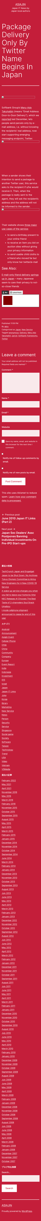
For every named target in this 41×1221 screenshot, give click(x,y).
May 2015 (6, 823)
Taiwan (5, 746)
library (5, 703)
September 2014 (10, 854)
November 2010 (9, 1017)
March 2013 (7, 908)
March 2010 (7, 1048)
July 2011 (6, 986)
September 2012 (10, 932)
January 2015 (8, 839)
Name (5, 398)
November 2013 (9, 877)
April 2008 (7, 1138)
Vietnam (6, 765)
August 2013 (8, 889)
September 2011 (9, 978)
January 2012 (8, 963)
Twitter (5, 339)
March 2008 (7, 1142)
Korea (4, 699)
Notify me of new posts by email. (19, 472)
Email (5, 412)
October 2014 (8, 850)
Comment (7, 370)
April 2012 (6, 951)
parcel (14, 336)
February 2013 (8, 912)
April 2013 (6, 905)
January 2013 (8, 916)
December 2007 (9, 1153)
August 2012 (8, 936)
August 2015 (8, 819)
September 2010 (10, 1025)
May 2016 (6, 796)
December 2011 (9, 967)
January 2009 (8, 1103)
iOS (3, 680)
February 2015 (8, 835)
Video (4, 761)
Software (6, 742)
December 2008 (9, 1107)
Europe (5, 660)
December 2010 (9, 1013)
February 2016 (8, 804)
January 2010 (8, 1056)
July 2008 (6, 1126)
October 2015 (8, 811)
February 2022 (9, 780)
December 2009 (9, 1060)
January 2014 (8, 870)
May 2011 (6, 994)
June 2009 (7, 1083)
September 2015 (10, 815)
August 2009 (8, 1076)
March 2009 (7, 1095)
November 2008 (9, 1111)
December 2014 (9, 842)
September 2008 (10, 1118)
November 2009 (9, 1064)
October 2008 (8, 1114)
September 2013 (10, 885)
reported (6, 119)
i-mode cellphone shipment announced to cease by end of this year (18, 614)
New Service (27, 329)
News (4, 715)
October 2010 (8, 1021)
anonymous (14, 332)
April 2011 (6, 998)
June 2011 (6, 990)
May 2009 (6, 1087)
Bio (6, 292)
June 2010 (7, 1037)
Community (7, 652)
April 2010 (6, 1045)
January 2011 (8, 1010)
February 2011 (8, 1006)
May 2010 (6, 1041)
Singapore (7, 730)
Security (6, 722)
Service (5, 726)
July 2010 (6, 1033)
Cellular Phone (8, 641)
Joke (4, 695)
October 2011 (8, 975)
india (4, 668)
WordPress (27, 1211)
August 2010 (8, 1029)
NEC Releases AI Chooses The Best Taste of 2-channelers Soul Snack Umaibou (19, 602)
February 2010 (8, 1052)
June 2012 (7, 943)
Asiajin (20, 4)
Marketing (7, 707)
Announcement (9, 633)
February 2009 (9, 1099)
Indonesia (6, 672)
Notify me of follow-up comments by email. (21, 460)
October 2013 (8, 881)
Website (6, 427)
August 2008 (8, 1122)
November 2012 (9, 924)
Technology (7, 750)
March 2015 (7, 831)
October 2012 (8, 928)
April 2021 (6, 788)
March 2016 (7, 800)
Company (6, 656)
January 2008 (8, 1149)
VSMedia (6, 769)
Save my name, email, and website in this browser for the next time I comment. (21, 444)
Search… (6, 1172)
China (4, 649)
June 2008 (7, 1130)
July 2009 (6, 1080)
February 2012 (8, 959)
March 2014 (7, 862)
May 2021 (6, 784)
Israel (4, 684)
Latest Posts (17, 292)
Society (5, 738)
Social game (7, 734)
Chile (4, 645)
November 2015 (9, 807)
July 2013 (6, 893)
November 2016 (9, 792)
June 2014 (7, 858)
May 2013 (6, 901)
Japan (18, 329)
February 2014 (9, 866)
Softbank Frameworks (27, 336)
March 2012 (7, 955)
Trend (4, 753)
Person (5, 718)
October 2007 (8, 1161)
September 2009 (10, 1072)
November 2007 (9, 1157)
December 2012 (9, 920)
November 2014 (9, 846)
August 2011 (7, 982)
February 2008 (9, 1146)
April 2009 (7, 1091)
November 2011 (9, 971)
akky (16, 297)
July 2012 (6, 940)
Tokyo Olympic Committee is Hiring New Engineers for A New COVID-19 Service (19, 583)
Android (5, 629)
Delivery (23, 332)
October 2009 (8, 1068)
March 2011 (7, 1002)
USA (4, 757)
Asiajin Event (8, 637)
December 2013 (9, 874)
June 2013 (7, 897)
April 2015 (6, 827)
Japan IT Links (9, 691)
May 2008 (6, 1134)
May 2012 (6, 947)
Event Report (8, 664)
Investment (7, 676)
